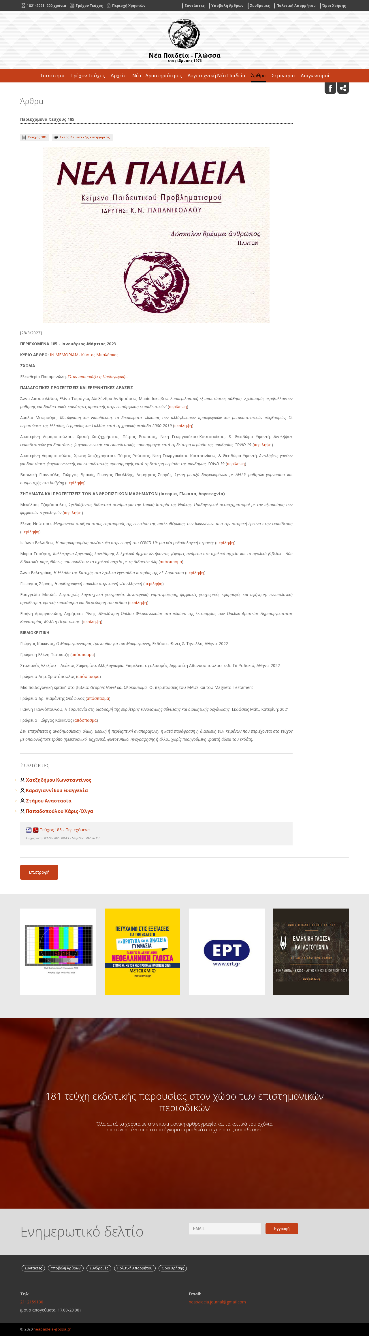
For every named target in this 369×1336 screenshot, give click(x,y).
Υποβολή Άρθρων (227, 5)
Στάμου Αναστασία (48, 801)
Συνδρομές (260, 5)
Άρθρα (258, 75)
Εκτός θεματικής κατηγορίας (85, 137)
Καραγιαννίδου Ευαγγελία (57, 790)
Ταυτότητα (52, 75)
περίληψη (178, 406)
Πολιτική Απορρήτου (296, 5)
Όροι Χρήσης (334, 5)
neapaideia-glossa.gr (52, 1329)
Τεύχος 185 (37, 137)
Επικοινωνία (184, 88)
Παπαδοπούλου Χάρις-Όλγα (59, 811)
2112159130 (31, 1302)
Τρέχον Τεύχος (87, 75)
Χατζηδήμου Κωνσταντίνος (58, 780)
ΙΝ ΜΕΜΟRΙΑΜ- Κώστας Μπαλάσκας (84, 354)
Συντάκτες (194, 5)
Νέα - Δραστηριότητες (157, 75)
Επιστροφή (39, 872)
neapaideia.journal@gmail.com (217, 1302)
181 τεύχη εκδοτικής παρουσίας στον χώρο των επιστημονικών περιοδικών (184, 1101)
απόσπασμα (171, 561)
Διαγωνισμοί (315, 75)
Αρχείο (119, 75)
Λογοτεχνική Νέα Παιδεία (216, 75)
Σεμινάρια (283, 75)
